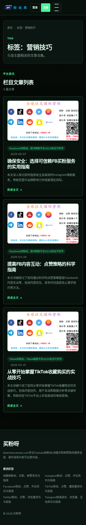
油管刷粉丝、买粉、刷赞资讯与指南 (21, 478)
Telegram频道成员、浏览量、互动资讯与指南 (64, 499)
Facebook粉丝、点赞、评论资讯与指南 (21, 489)
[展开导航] (56, 7)
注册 (45, 7)
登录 (35, 7)
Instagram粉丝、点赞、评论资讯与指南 (63, 478)
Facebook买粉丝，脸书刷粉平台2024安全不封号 (36, 148)
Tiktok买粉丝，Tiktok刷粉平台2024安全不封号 (35, 359)
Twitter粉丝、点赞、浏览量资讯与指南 (22, 499)
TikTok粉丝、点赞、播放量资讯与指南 (63, 489)
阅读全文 (14, 189)
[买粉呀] (15, 7)
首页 (10, 27)
